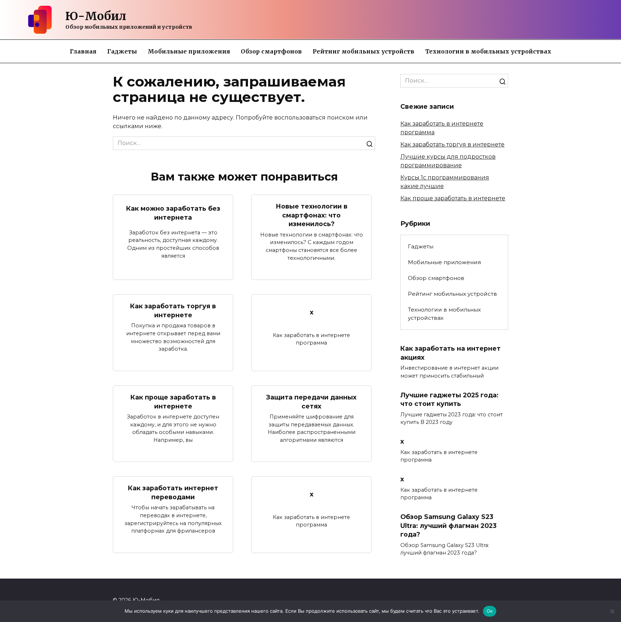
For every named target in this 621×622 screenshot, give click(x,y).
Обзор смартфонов (271, 51)
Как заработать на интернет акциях (450, 353)
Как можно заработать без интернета (173, 213)
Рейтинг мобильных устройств (363, 51)
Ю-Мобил (95, 16)
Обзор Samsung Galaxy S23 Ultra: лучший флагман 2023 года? (448, 525)
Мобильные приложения (189, 51)
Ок (490, 611)
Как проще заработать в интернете (173, 401)
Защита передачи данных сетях (311, 401)
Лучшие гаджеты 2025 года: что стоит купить (449, 399)
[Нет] (612, 611)
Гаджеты (122, 51)
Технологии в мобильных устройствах (488, 51)
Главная (83, 51)
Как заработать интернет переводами (173, 492)
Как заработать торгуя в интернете (173, 310)
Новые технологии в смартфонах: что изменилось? (312, 215)
